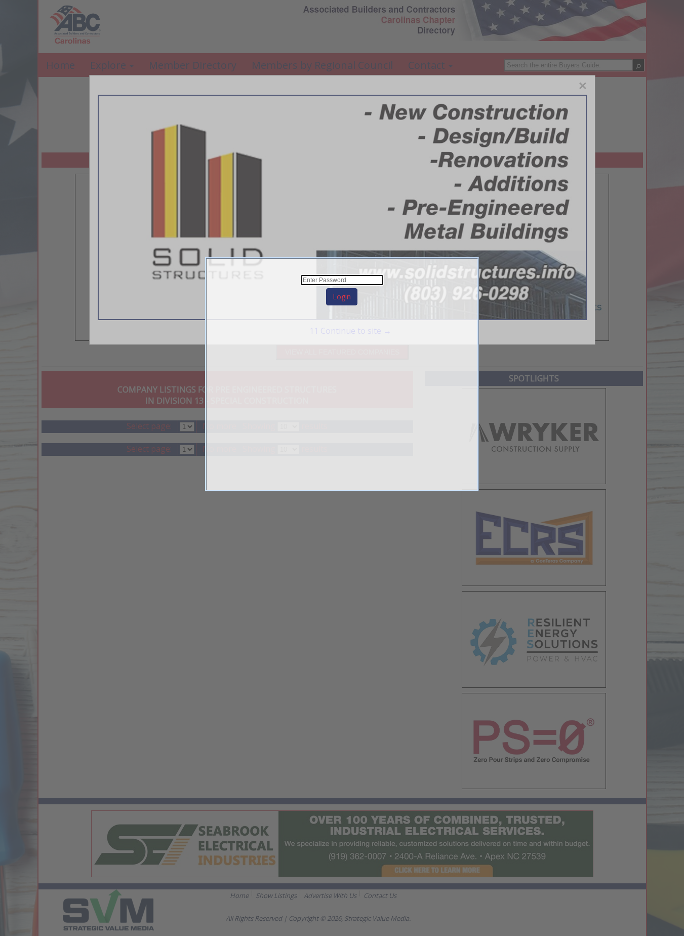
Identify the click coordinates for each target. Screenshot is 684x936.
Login (342, 296)
